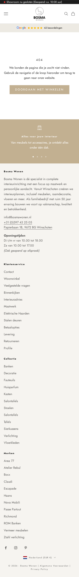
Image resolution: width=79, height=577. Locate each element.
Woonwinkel (12, 278)
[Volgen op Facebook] (6, 548)
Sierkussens (11, 429)
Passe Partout (12, 509)
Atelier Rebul (12, 467)
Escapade (10, 488)
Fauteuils (9, 380)
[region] (39, 137)
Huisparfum (11, 387)
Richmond (10, 516)
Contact (9, 272)
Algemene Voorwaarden (55, 565)
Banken (8, 366)
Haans (8, 495)
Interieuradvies (13, 299)
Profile (8, 348)
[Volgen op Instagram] (16, 548)
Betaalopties (11, 327)
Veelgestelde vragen (17, 285)
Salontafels (11, 401)
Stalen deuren (12, 320)
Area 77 (9, 461)
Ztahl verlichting (14, 537)
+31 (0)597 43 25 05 (18, 222)
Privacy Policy (39, 569)
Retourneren (11, 341)
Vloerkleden (11, 442)
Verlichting (11, 436)
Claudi (8, 481)
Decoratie (10, 373)
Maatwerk (10, 306)
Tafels (7, 422)
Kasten (8, 394)
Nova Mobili (12, 502)
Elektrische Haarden (16, 313)
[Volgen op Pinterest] (26, 548)
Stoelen (8, 408)
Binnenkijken (12, 292)
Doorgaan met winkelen (39, 89)
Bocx (7, 474)
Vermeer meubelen (16, 530)
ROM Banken (12, 523)
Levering (9, 334)
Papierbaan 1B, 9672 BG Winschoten (28, 227)
